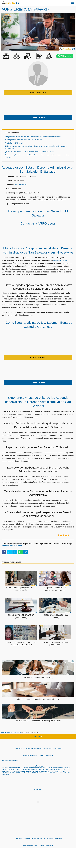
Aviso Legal (49, 755)
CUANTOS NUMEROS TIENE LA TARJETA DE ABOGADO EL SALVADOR (25, 768)
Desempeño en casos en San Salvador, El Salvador (23, 140)
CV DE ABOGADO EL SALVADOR (20, 771)
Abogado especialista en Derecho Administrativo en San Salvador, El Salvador (32, 137)
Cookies (41, 755)
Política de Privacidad (30, 755)
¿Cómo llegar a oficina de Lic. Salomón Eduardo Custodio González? (29, 152)
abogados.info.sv (60, 260)
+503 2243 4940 (20, 185)
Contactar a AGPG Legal (14, 143)
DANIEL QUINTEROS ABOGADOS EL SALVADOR (26, 772)
